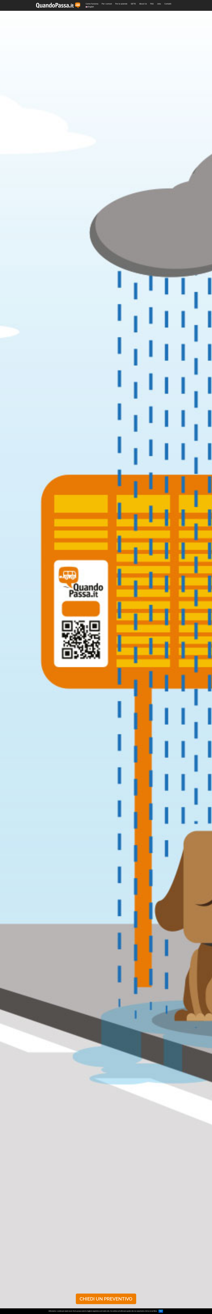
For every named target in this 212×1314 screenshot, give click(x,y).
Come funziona (92, 4)
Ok (161, 1311)
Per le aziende (121, 4)
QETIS (133, 4)
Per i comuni (107, 4)
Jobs (159, 4)
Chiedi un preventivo (106, 1299)
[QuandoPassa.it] (58, 5)
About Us (143, 4)
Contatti (167, 4)
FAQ (152, 4)
